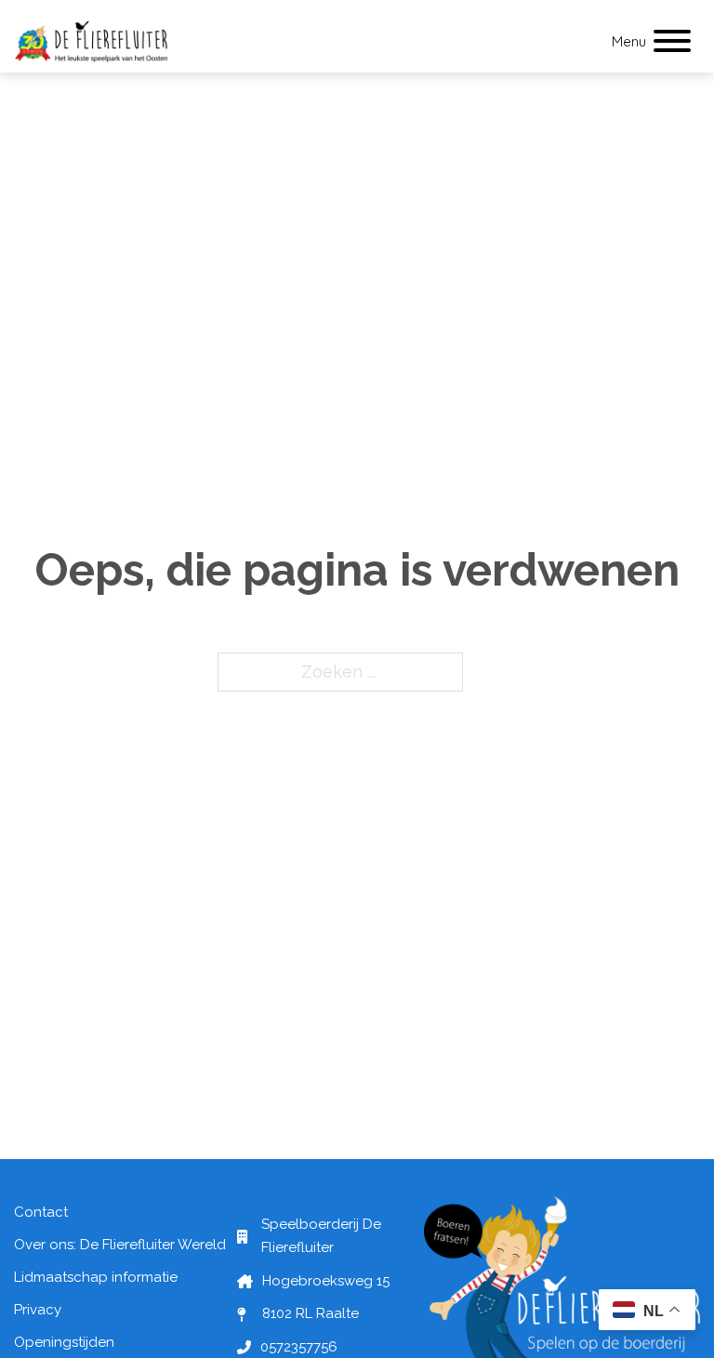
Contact (41, 1212)
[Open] (672, 42)
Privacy (37, 1309)
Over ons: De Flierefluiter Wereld (120, 1244)
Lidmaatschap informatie (96, 1277)
